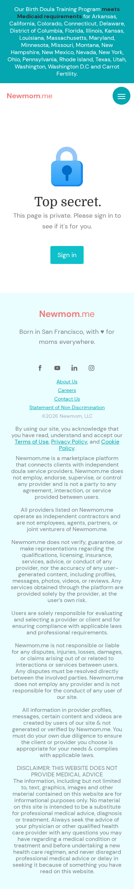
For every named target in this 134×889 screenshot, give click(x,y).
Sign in (67, 255)
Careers (67, 390)
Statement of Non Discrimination (67, 407)
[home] (28, 96)
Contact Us (67, 399)
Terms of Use (32, 441)
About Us (67, 381)
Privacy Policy (69, 441)
